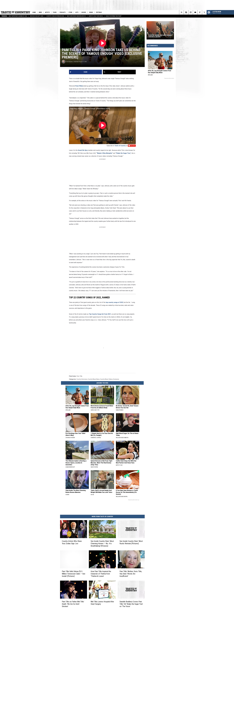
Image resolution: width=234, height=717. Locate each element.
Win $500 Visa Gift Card (36, 16)
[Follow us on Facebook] (200, 12)
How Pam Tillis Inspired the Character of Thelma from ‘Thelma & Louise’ (101, 573)
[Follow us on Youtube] (195, 12)
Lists (76, 12)
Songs (91, 12)
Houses (83, 12)
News (40, 12)
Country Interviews (82, 379)
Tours (55, 12)
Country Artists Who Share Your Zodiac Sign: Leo (72, 542)
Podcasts (63, 12)
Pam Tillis (79, 376)
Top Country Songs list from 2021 (100, 314)
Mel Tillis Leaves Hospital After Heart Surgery (102, 603)
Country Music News (94, 379)
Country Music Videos (106, 379)
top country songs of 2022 (114, 302)
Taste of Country (120, 146)
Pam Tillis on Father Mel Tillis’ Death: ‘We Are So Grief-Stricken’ (73, 604)
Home (34, 12)
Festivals (99, 12)
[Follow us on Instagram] (190, 12)
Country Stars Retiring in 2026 (55, 16)
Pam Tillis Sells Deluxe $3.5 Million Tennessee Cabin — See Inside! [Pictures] (73, 573)
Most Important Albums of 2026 (18, 16)
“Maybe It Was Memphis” (105, 153)
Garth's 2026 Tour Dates (96, 16)
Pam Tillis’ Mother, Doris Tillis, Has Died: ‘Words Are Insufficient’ (131, 573)
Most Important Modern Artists (76, 16)
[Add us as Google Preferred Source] (186, 12)
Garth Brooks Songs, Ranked (158, 37)
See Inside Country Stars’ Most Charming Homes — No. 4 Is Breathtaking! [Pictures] (102, 543)
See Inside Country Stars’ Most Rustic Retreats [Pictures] (131, 542)
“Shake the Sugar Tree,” (123, 153)
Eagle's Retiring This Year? (113, 16)
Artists (47, 12)
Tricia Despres (69, 61)
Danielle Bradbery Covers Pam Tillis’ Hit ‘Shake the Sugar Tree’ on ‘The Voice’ (131, 604)
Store (70, 12)
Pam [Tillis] (79, 86)
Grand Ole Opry (83, 150)
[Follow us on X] (204, 12)
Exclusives (116, 379)
